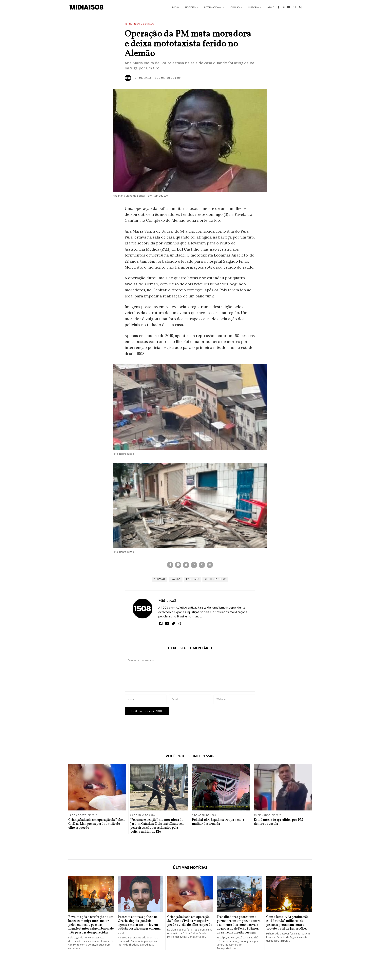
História (253, 7)
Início (175, 7)
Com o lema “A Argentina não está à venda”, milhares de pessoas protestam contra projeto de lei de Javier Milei (287, 923)
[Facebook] (278, 7)
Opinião (235, 7)
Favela (175, 579)
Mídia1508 (167, 601)
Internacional (213, 7)
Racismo (192, 579)
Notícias (190, 7)
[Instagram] (283, 7)
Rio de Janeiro (215, 579)
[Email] (294, 7)
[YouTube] (288, 7)
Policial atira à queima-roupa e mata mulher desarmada (218, 822)
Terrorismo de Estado (139, 23)
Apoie (270, 7)
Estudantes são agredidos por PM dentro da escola (278, 822)
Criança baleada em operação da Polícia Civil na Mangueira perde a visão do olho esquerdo (96, 824)
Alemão (159, 579)
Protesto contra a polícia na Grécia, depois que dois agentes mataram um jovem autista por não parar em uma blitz (139, 925)
